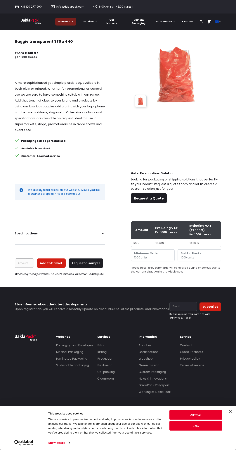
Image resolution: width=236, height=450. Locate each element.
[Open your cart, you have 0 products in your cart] (209, 22)
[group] (141, 101)
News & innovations (153, 378)
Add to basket (51, 263)
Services (88, 21)
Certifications (148, 352)
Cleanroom (105, 378)
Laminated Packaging (71, 358)
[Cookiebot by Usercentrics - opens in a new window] (24, 443)
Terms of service (192, 365)
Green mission (149, 365)
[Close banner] (230, 411)
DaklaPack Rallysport (154, 385)
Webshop (64, 21)
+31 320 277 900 (31, 7)
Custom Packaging (138, 21)
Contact (187, 21)
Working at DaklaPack (155, 392)
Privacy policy (190, 358)
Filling (101, 345)
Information (164, 21)
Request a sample (86, 263)
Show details (56, 442)
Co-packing (106, 372)
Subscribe (210, 306)
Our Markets (111, 21)
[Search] (201, 22)
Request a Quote (149, 198)
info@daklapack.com (70, 7)
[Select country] (218, 21)
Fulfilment (104, 365)
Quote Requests (191, 352)
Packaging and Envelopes (74, 345)
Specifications (26, 233)
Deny (195, 425)
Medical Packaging (69, 352)
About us (145, 345)
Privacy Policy (182, 317)
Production (105, 358)
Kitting (102, 352)
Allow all (195, 415)
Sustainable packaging (72, 365)
